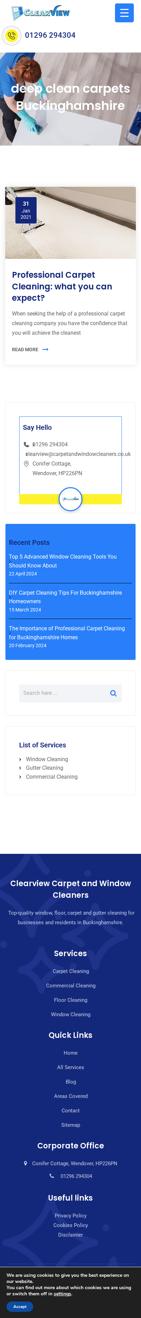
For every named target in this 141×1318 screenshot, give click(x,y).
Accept (19, 1306)
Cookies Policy (70, 1225)
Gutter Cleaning (44, 768)
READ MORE (25, 349)
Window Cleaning (47, 759)
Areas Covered (71, 1096)
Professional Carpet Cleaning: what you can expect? (62, 286)
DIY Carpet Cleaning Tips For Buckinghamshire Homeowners (65, 597)
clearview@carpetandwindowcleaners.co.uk (78, 454)
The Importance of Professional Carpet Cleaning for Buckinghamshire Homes (67, 633)
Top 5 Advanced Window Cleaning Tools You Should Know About (63, 561)
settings (62, 1294)
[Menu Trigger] (124, 12)
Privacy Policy (71, 1216)
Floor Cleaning (70, 1000)
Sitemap (70, 1125)
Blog (71, 1082)
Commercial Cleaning (52, 776)
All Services (70, 1067)
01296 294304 (50, 35)
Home (71, 1053)
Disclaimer (70, 1235)
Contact (71, 1111)
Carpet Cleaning (71, 971)
